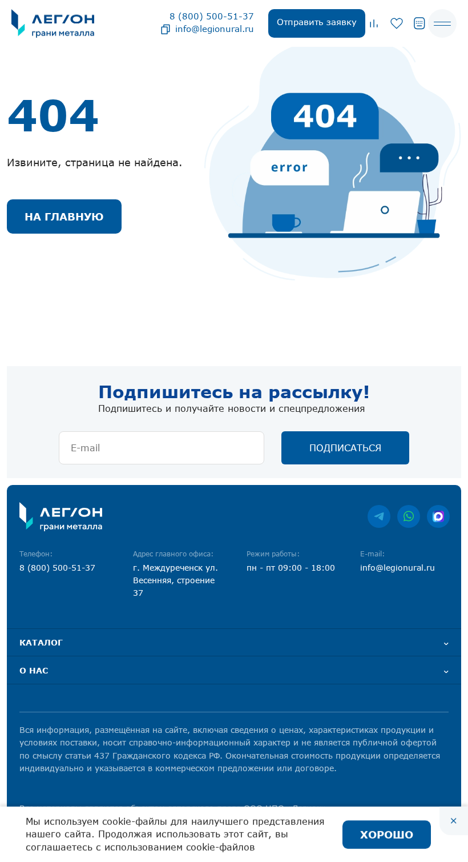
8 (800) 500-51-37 (212, 16)
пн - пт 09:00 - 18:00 (291, 567)
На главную (64, 216)
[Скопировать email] (165, 28)
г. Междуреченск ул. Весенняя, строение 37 (175, 580)
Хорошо (386, 834)
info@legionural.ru (214, 28)
